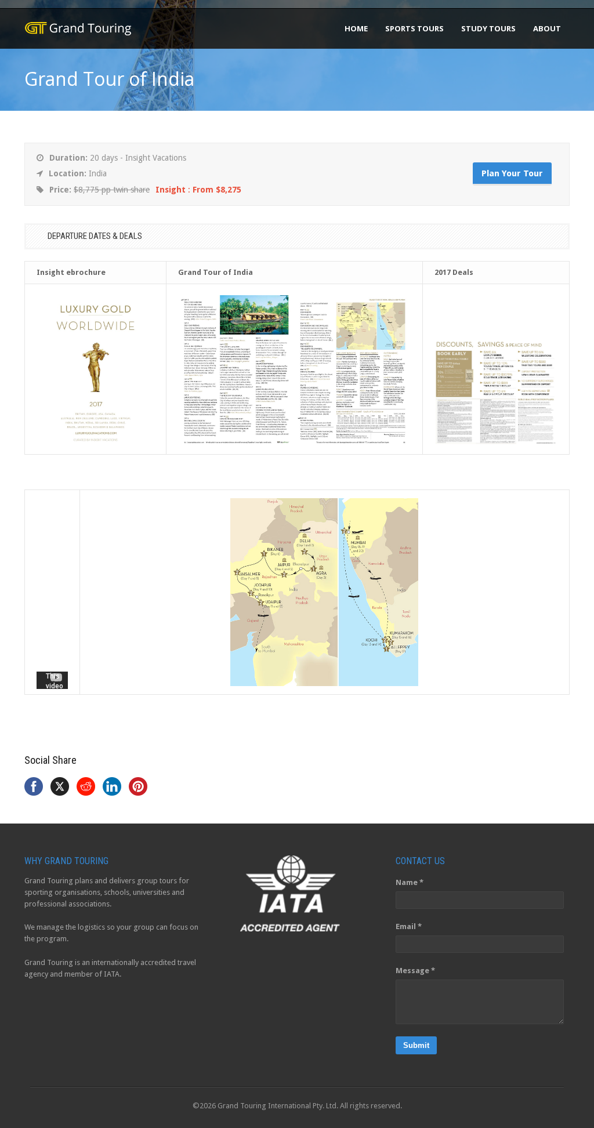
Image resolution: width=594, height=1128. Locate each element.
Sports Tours (414, 28)
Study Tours (488, 28)
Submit (416, 1045)
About (547, 28)
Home (356, 28)
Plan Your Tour (512, 173)
